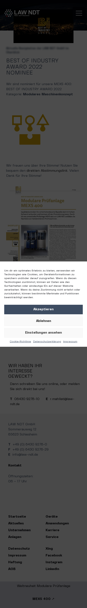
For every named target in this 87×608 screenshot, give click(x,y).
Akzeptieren (43, 309)
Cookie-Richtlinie (20, 341)
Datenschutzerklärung (47, 341)
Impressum (70, 341)
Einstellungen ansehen (43, 332)
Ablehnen (43, 321)
